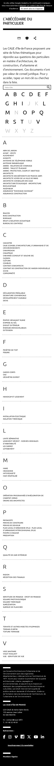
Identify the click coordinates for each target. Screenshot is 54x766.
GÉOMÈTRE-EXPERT (11, 377)
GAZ (4, 374)
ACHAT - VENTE (9, 153)
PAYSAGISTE (8, 520)
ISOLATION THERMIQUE (12, 419)
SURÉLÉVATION (9, 604)
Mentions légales (10, 756)
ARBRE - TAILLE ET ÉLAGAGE (15, 168)
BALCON (6, 213)
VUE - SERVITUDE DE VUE (13, 656)
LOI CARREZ (8, 446)
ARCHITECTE (8, 173)
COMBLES (7, 263)
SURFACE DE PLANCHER (13, 607)
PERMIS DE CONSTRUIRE (13, 522)
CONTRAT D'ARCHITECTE (13, 265)
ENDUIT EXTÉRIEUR (11, 325)
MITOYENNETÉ (9, 473)
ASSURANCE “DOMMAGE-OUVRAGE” (18, 191)
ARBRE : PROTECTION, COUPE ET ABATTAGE (21, 170)
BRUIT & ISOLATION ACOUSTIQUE (16, 221)
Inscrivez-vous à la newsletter (20, 745)
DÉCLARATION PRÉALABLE (14, 293)
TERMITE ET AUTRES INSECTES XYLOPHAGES (21, 626)
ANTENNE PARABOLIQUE (13, 163)
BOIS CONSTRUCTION (12, 215)
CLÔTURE (7, 260)
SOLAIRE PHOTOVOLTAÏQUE (14, 599)
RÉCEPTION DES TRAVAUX (14, 577)
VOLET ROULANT (10, 653)
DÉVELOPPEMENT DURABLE (14, 298)
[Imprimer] (27, 38)
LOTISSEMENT (8, 448)
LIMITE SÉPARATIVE (11, 438)
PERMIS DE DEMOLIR (11, 525)
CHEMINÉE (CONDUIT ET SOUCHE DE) (18, 255)
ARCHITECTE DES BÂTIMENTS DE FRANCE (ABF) (22, 176)
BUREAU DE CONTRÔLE (13, 223)
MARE (5, 468)
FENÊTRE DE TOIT (10, 350)
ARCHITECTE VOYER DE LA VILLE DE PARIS (20, 178)
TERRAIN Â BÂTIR (10, 629)
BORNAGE (7, 218)
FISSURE (6, 352)
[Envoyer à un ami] (19, 38)
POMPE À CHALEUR (11, 533)
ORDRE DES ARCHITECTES (14, 500)
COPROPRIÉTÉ (9, 273)
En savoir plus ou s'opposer (32, 8)
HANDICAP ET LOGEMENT (13, 396)
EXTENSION (8, 330)
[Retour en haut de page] (45, 757)
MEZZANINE (8, 471)
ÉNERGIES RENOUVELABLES (14, 328)
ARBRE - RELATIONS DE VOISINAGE (17, 165)
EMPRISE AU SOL (10, 322)
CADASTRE (7, 243)
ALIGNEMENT (8, 155)
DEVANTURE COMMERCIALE (14, 295)
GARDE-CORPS (9, 372)
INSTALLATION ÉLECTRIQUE (14, 416)
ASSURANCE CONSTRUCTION (15, 193)
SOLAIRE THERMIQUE (12, 602)
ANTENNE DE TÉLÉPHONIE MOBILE (17, 160)
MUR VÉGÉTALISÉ (10, 476)
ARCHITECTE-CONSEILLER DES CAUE (18, 181)
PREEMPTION (8, 535)
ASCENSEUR (8, 188)
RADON (6, 574)
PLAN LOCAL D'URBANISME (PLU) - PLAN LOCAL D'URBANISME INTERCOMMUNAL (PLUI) (22, 529)
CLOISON (6, 258)
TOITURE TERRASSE (11, 631)
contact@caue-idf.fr (14, 720)
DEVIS (5, 300)
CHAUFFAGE (8, 253)
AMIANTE (7, 158)
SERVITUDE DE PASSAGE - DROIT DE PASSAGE (22, 596)
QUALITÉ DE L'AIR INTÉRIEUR (15, 555)
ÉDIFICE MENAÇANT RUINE (14, 320)
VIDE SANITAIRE (9, 651)
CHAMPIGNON (9, 250)
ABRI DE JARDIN (10, 150)
